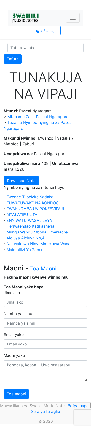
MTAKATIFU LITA (22, 214)
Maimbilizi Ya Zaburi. (26, 249)
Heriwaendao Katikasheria (30, 226)
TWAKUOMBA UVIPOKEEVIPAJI (35, 208)
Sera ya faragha (45, 411)
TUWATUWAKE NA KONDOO (33, 202)
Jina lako (12, 292)
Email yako (14, 334)
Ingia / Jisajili (46, 30)
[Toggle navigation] (73, 18)
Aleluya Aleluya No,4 (25, 237)
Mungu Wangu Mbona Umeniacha (37, 232)
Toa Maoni (43, 268)
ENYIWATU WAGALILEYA (29, 220)
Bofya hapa (78, 405)
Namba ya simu (18, 313)
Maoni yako (14, 355)
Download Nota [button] (21, 180)
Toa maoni (16, 393)
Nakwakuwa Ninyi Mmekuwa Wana (38, 243)
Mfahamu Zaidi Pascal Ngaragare (38, 116)
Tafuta (12, 58)
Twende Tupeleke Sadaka (30, 197)
